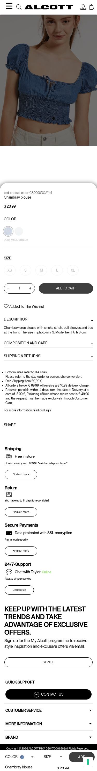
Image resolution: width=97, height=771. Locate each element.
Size (7, 258)
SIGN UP (48, 662)
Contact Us (52, 694)
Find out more (21, 474)
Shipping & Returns (22, 356)
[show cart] (91, 8)
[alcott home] (48, 7)
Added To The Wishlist (26, 306)
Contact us (19, 590)
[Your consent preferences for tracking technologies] (88, 762)
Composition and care (26, 343)
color (10, 219)
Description (15, 319)
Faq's (47, 410)
